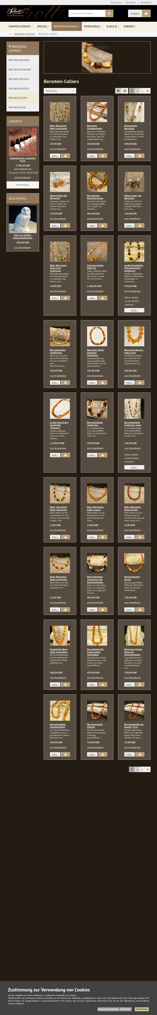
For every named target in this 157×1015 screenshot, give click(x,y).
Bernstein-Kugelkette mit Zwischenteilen (133, 652)
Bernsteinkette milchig (95, 726)
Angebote (15, 121)
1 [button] (137, 90)
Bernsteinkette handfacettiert (58, 726)
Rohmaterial (92, 26)
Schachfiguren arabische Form (23, 160)
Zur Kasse (116, 2)
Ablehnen (125, 1009)
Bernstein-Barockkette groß (134, 351)
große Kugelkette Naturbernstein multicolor (133, 268)
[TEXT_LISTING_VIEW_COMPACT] (124, 91)
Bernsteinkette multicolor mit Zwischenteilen (95, 579)
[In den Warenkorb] (65, 156)
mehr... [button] (55, 155)
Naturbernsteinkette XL (95, 267)
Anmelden (146, 2)
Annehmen (142, 1009)
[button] (148, 91)
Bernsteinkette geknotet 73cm (134, 726)
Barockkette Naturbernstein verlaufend (95, 652)
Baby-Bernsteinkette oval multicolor (58, 268)
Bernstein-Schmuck (66, 26)
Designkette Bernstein (130, 127)
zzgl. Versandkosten (58, 149)
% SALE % (111, 26)
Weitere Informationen (108, 1009)
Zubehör (129, 26)
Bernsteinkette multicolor (95, 424)
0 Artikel (135, 13)
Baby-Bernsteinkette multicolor (58, 127)
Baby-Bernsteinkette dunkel (133, 508)
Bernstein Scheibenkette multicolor (95, 352)
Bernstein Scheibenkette (94, 127)
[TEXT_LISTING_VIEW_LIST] (118, 91)
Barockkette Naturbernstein (95, 197)
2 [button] (142, 90)
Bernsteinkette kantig (132, 578)
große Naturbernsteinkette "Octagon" (59, 425)
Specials (42, 26)
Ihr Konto (131, 2)
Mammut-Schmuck (20, 26)
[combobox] (60, 91)
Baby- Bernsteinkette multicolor (59, 508)
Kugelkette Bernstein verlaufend (59, 651)
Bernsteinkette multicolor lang (132, 424)
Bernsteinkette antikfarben (58, 351)
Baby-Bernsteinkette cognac (95, 508)
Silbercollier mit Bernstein (58, 197)
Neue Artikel (17, 198)
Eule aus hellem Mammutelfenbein (23, 237)
